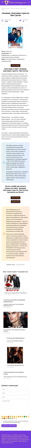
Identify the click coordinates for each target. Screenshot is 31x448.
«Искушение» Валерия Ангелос (15, 365)
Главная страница (5, 8)
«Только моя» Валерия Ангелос (15, 340)
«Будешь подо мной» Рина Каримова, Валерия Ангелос (13, 305)
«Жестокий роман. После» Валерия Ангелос (15, 376)
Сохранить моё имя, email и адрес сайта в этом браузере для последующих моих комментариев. (15, 422)
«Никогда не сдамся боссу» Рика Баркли (16, 293)
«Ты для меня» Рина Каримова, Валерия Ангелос (14, 330)
